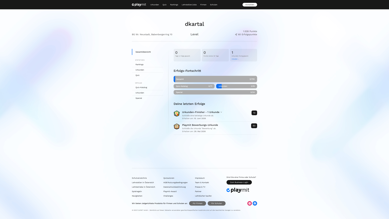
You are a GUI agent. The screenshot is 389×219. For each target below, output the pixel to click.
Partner (198, 191)
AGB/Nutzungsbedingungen (175, 182)
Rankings (174, 5)
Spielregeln (137, 191)
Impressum (200, 178)
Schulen (213, 5)
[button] (215, 115)
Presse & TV (200, 187)
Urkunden (154, 5)
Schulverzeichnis (139, 178)
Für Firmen (197, 203)
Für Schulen (216, 203)
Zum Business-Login (239, 182)
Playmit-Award (169, 191)
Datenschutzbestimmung (174, 187)
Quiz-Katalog (141, 87)
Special (139, 98)
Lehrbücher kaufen (203, 196)
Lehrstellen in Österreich (143, 182)
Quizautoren (168, 178)
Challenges (168, 196)
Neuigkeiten (137, 196)
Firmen (203, 5)
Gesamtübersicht (143, 52)
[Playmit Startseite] (139, 4)
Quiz (165, 5)
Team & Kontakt (202, 182)
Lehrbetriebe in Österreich (143, 187)
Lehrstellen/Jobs (189, 5)
